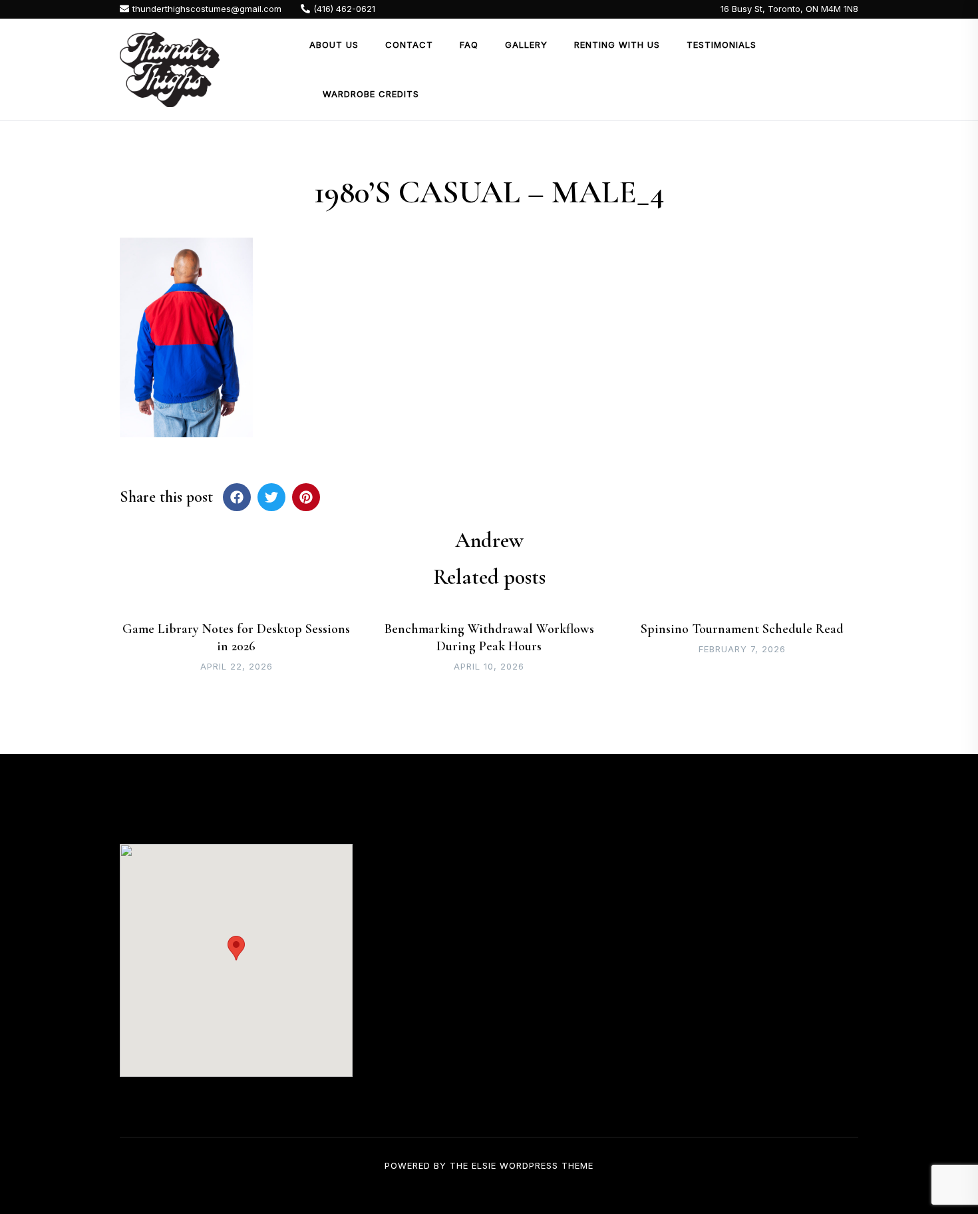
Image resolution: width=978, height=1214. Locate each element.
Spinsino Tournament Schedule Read (742, 629)
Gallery (526, 44)
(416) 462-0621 (344, 8)
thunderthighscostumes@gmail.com (206, 8)
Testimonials (721, 44)
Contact (409, 44)
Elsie (484, 1165)
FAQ (469, 44)
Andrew (489, 540)
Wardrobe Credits (371, 94)
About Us (334, 44)
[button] (236, 948)
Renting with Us (617, 44)
